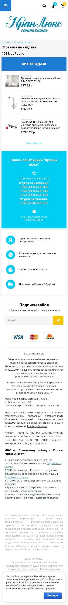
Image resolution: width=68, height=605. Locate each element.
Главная (6, 42)
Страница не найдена (24, 42)
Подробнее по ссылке (16, 477)
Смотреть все (34, 143)
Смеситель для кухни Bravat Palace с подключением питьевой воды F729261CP (41, 101)
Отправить (58, 320)
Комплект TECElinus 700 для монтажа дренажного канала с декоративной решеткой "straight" (41, 125)
